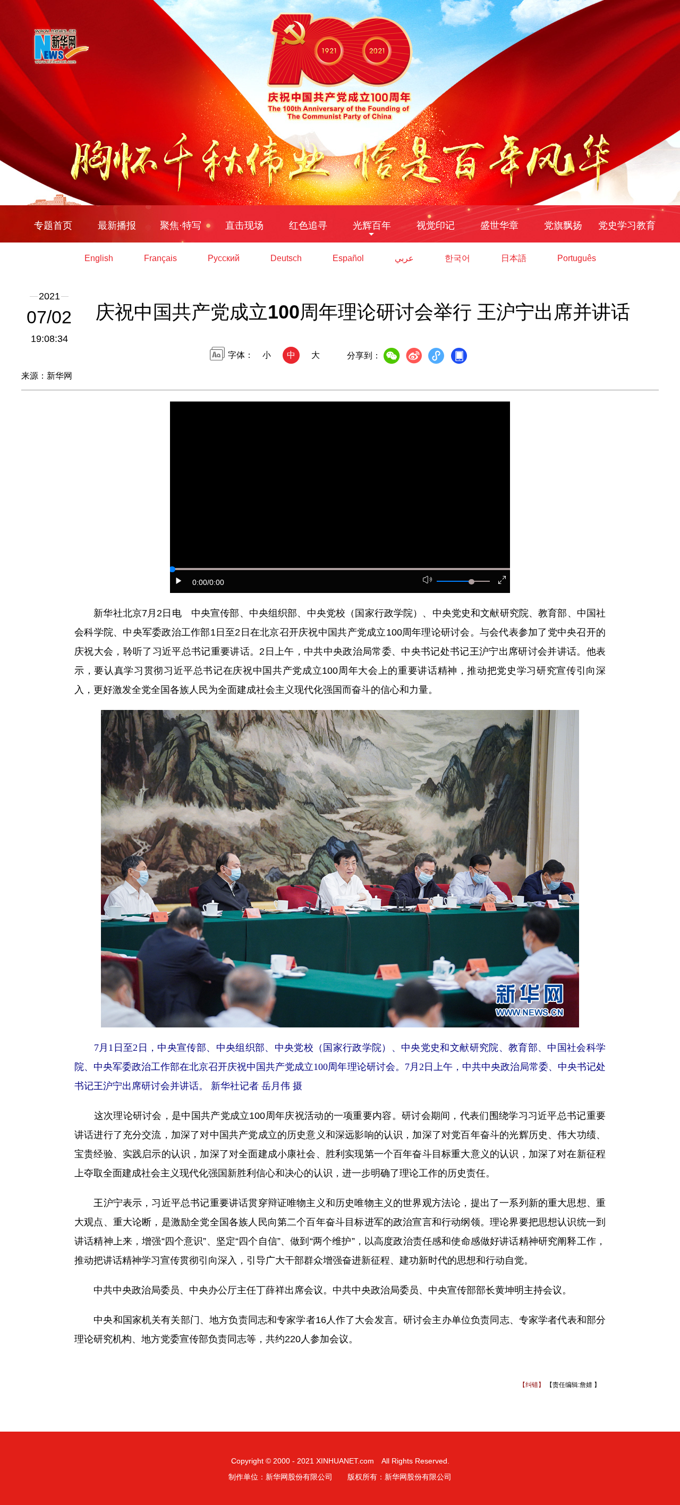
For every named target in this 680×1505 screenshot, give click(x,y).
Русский (224, 258)
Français (160, 258)
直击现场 (244, 225)
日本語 (513, 258)
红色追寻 (308, 225)
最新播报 (117, 225)
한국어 (457, 258)
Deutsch (286, 258)
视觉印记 (435, 225)
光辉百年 (372, 225)
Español (348, 258)
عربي (404, 258)
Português (576, 258)
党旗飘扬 (563, 225)
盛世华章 (499, 225)
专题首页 (53, 225)
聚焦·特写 (180, 225)
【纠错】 (532, 1385)
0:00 (199, 582)
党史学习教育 (627, 225)
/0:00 (215, 582)
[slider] (471, 581)
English (98, 258)
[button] (179, 581)
